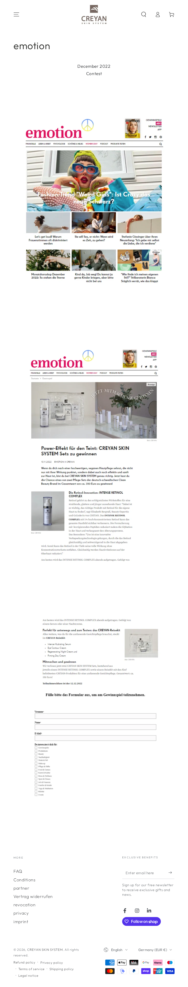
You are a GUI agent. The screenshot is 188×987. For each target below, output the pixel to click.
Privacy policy (51, 962)
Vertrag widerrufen (33, 896)
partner (21, 888)
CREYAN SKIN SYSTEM (45, 950)
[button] (144, 14)
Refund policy (24, 962)
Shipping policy (61, 969)
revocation (24, 905)
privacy (21, 913)
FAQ (17, 871)
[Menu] (17, 14)
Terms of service (31, 969)
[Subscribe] (171, 872)
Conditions (24, 880)
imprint (20, 921)
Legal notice (28, 975)
